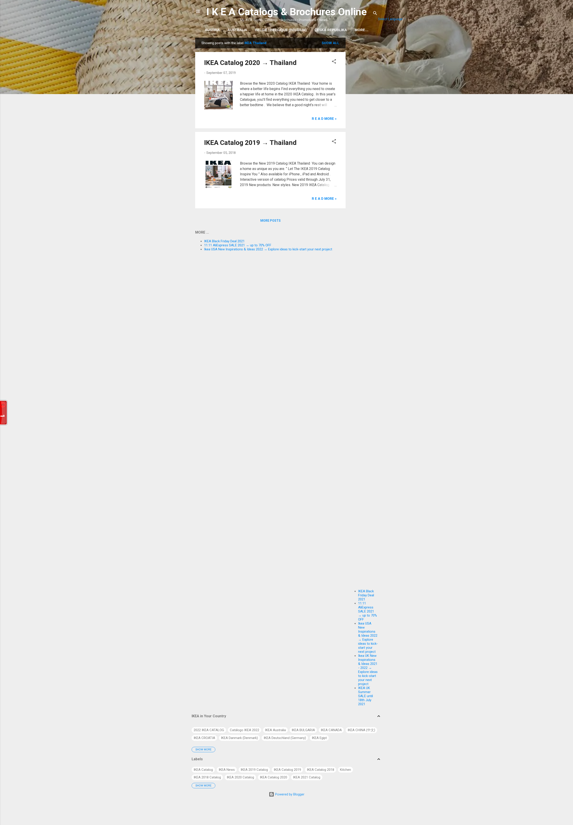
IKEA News (227, 770)
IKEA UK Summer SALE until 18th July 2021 (365, 696)
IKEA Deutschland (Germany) (285, 738)
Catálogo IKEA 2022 (244, 730)
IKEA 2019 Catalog (254, 770)
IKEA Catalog (203, 770)
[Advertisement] (363, 105)
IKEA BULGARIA (303, 730)
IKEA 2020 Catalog (240, 777)
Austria (212, 30)
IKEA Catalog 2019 (287, 770)
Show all (330, 43)
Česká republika (330, 30)
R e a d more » (324, 119)
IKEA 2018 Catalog (207, 777)
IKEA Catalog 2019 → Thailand (250, 142)
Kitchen (345, 770)
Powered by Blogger (289, 794)
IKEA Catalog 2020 (273, 777)
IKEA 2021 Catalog (306, 777)
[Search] (375, 14)
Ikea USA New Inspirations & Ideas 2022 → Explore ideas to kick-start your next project (368, 637)
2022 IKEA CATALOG (209, 730)
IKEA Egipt (319, 738)
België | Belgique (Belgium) (281, 30)
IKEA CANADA (331, 730)
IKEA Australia (275, 730)
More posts (270, 220)
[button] (334, 62)
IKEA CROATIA (204, 738)
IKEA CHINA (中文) (361, 730)
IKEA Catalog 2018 (320, 770)
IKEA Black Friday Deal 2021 (366, 595)
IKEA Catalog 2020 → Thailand (250, 63)
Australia (237, 30)
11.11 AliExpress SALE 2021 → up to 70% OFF (367, 611)
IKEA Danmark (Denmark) (239, 738)
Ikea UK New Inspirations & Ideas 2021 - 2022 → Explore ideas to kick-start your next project (368, 670)
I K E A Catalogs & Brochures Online (286, 12)
